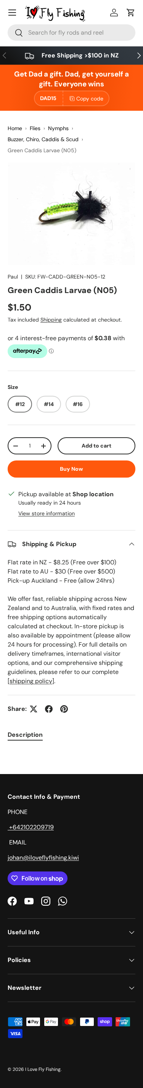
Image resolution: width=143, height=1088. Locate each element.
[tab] (25, 734)
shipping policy (31, 681)
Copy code (89, 98)
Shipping (51, 319)
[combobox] (71, 32)
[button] (130, 12)
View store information (46, 513)
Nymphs (58, 128)
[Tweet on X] (33, 709)
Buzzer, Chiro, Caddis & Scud (43, 139)
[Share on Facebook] (48, 709)
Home (15, 128)
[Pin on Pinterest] (64, 709)
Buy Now (71, 468)
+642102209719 (31, 827)
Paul (13, 276)
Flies (35, 128)
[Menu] (12, 12)
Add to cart (96, 445)
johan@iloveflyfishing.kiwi (43, 858)
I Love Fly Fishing (43, 1069)
